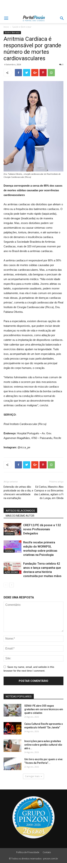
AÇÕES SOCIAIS (11, 572)
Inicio (6, 26)
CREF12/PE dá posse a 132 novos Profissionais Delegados (42, 529)
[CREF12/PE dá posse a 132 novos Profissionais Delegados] (12, 529)
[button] (62, 18)
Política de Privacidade (27, 852)
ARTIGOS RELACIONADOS (20, 510)
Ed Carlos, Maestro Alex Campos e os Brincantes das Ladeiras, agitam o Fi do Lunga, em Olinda (48, 492)
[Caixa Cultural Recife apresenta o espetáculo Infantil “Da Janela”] (12, 728)
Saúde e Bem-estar (21, 26)
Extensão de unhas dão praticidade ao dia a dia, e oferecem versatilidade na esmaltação (18, 492)
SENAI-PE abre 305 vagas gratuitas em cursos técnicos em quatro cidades (43, 709)
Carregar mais (32, 776)
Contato (47, 852)
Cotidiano (9, 533)
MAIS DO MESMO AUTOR (20, 515)
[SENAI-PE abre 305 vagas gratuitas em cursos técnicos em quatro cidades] (12, 710)
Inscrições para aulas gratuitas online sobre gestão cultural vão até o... (43, 745)
